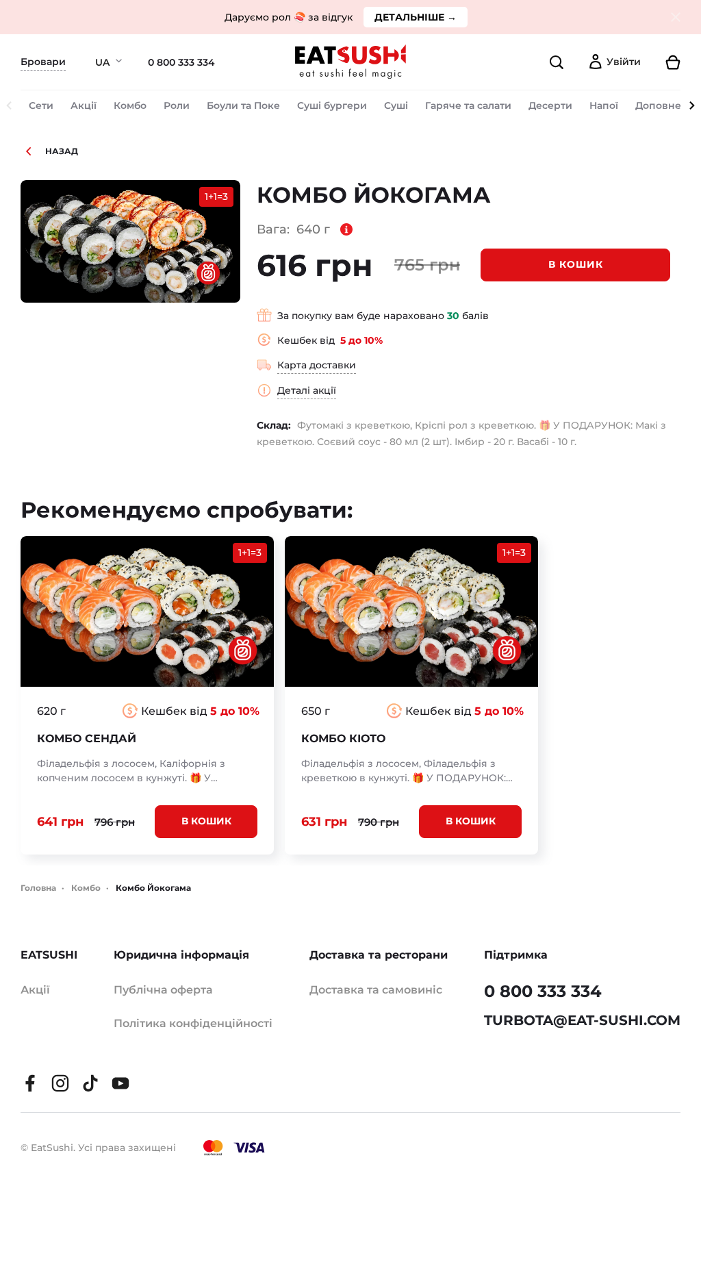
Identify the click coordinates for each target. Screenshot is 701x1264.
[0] (666, 62)
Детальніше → (415, 17)
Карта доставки (316, 365)
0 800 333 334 (181, 62)
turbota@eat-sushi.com (582, 1020)
